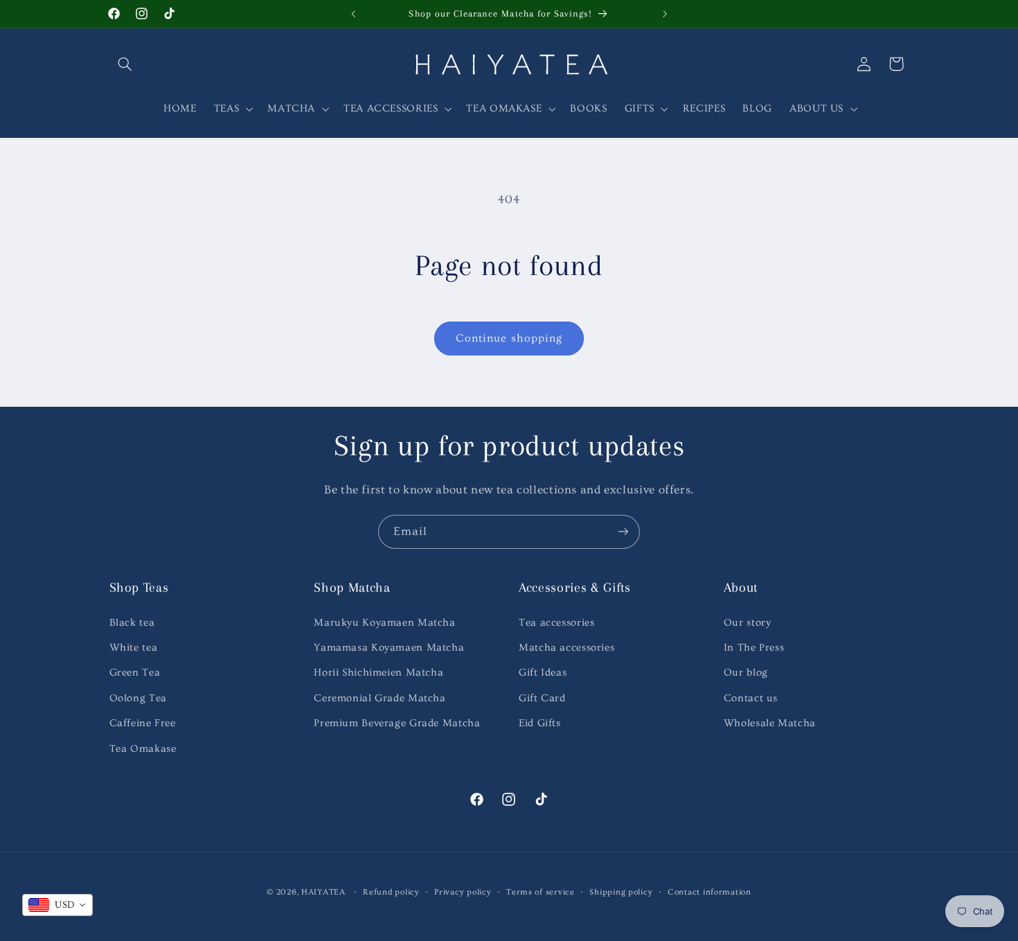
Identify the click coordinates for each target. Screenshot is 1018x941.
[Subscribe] (623, 532)
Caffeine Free (142, 723)
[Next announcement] (665, 14)
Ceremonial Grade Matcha (380, 698)
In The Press (754, 647)
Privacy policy (462, 892)
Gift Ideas (542, 672)
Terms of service (540, 892)
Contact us (751, 698)
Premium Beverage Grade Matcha (397, 723)
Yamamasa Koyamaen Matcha (389, 647)
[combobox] (57, 905)
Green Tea (135, 672)
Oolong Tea (138, 698)
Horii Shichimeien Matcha (378, 672)
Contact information (709, 892)
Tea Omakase (143, 749)
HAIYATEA (323, 892)
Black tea (132, 622)
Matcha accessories (566, 647)
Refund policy (391, 892)
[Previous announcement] (353, 14)
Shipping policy (620, 892)
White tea (133, 647)
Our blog (746, 672)
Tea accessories (556, 622)
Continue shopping (509, 338)
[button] (125, 64)
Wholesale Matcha (770, 723)
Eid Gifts (540, 723)
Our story (747, 622)
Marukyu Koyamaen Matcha (385, 622)
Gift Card (542, 698)
